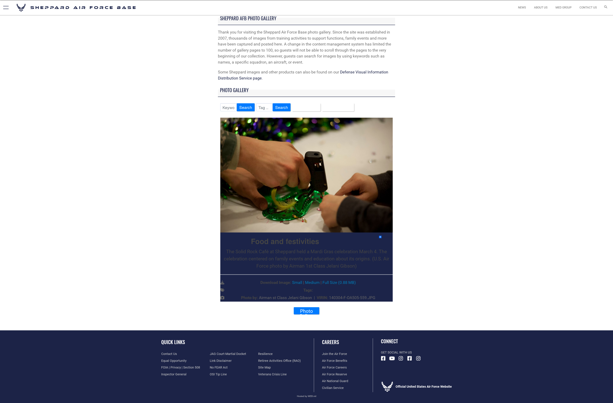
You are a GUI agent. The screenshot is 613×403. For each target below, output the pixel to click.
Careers (330, 342)
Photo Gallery (306, 311)
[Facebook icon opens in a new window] (383, 358)
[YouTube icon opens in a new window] (392, 358)
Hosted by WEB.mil (306, 396)
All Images (305, 107)
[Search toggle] (605, 7)
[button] (5, 7)
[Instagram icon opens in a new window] (400, 358)
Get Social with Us (396, 352)
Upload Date (336, 107)
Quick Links (173, 342)
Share (387, 237)
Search (245, 107)
